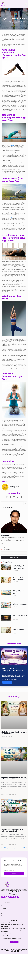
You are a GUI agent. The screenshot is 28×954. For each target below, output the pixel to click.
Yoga (9, 22)
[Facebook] (2, 897)
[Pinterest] (15, 897)
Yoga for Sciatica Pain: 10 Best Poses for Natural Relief (12, 830)
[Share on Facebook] (10, 497)
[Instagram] (4, 897)
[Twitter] (5, 547)
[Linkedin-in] (7, 547)
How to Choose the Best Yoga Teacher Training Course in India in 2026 (19, 567)
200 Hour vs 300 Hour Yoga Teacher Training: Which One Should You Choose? (13, 670)
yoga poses (23, 78)
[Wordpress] (18, 897)
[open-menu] (26, 4)
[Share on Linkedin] (17, 497)
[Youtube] (6, 897)
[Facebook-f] (2, 547)
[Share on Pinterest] (21, 497)
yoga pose (12, 145)
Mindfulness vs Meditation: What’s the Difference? (14, 732)
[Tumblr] (13, 897)
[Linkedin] (11, 897)
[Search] (25, 503)
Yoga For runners (16, 22)
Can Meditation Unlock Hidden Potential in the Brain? (18, 629)
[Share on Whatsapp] (6, 497)
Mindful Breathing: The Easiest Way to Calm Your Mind (19, 592)
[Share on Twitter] (14, 497)
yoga (11, 217)
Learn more (7, 682)
